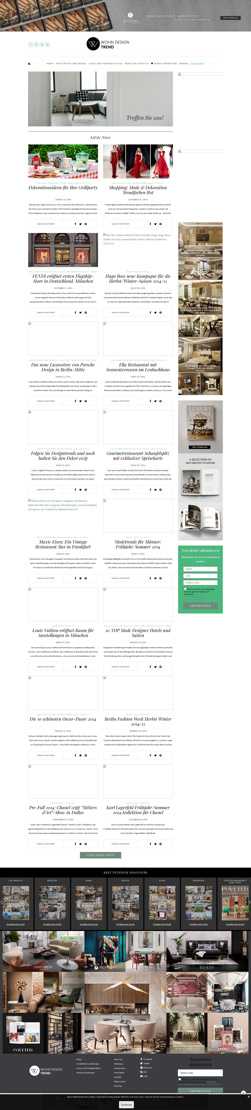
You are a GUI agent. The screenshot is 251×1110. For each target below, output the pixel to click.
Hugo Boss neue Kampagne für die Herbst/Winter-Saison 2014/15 (138, 278)
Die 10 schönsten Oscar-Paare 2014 (63, 719)
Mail (146, 1076)
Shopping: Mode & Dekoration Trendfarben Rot (138, 189)
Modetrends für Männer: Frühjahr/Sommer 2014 (138, 544)
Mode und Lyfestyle (85, 1072)
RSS (145, 1072)
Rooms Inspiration (165, 63)
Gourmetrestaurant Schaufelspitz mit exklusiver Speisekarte (138, 455)
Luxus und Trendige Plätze (88, 1068)
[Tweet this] (80, 224)
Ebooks (183, 63)
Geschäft (197, 63)
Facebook (147, 1059)
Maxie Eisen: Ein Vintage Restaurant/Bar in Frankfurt (63, 544)
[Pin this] (85, 224)
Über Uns (118, 1059)
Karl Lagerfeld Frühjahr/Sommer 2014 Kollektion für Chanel (138, 809)
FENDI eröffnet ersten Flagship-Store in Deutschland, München (63, 278)
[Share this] (75, 224)
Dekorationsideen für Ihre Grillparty (63, 187)
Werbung (118, 1063)
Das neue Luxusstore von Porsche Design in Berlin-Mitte (63, 367)
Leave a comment (46, 223)
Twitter (146, 1063)
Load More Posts (100, 855)
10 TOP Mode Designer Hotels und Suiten (138, 632)
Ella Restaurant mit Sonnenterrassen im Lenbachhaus (138, 367)
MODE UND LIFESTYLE (137, 63)
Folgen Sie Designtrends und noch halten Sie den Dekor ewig (63, 455)
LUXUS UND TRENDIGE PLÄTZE (105, 63)
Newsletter (119, 1072)
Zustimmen (126, 1104)
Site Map (118, 1086)
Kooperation (120, 1068)
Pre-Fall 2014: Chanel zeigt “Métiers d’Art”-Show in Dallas (63, 809)
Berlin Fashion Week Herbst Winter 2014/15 (138, 721)
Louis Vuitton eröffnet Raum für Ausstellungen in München (63, 632)
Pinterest (148, 1067)
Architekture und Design (87, 1063)
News (50, 63)
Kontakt (117, 1077)
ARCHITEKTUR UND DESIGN (71, 63)
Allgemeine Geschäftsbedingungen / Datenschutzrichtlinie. (195, 596)
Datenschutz (120, 1081)
